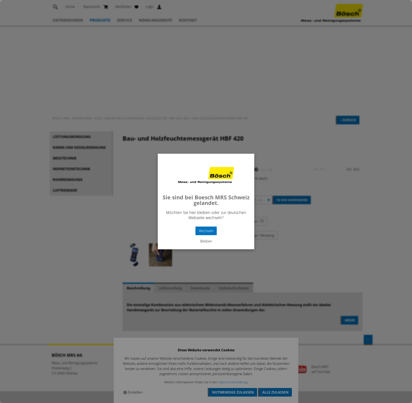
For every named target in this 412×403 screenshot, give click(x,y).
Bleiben (206, 241)
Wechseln (206, 231)
